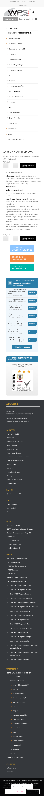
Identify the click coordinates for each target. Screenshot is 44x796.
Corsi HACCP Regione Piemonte (21, 628)
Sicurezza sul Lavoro (15, 44)
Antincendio (11, 438)
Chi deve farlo (11, 508)
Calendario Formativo (22, 347)
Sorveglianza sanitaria (14, 476)
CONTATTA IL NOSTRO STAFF (17, 268)
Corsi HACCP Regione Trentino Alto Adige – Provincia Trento (24, 653)
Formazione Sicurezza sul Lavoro (18, 457)
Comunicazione (14, 113)
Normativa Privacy (13, 525)
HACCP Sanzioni (12, 570)
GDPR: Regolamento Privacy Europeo (20, 529)
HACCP (10, 134)
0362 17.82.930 (14, 2)
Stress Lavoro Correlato (15, 480)
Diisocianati (13, 123)
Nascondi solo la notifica (15, 792)
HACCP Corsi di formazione (16, 566)
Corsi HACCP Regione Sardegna (21, 637)
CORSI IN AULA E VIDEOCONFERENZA (20, 249)
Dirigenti (12, 81)
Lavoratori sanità (15, 59)
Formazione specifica (16, 86)
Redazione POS (12, 449)
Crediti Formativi (14, 118)
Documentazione (13, 540)
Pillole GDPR (11, 537)
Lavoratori (12, 54)
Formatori (12, 102)
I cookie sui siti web (13, 548)
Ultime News (11, 768)
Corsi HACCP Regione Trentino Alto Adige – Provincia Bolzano (24, 646)
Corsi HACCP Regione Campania (21, 598)
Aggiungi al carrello (27, 166)
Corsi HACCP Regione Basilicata (20, 590)
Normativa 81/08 (13, 434)
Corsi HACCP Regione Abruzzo (20, 585)
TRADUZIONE (22, 5)
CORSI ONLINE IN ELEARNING (17, 258)
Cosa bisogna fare (13, 512)
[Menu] (37, 12)
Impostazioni (33, 792)
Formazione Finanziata (15, 139)
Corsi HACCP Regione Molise (20, 624)
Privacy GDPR (12, 129)
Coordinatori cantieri (16, 97)
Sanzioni (10, 468)
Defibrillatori (11, 483)
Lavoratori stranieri (15, 70)
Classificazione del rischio (15, 461)
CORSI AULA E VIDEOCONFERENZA (20, 33)
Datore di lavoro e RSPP (17, 49)
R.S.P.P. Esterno (12, 445)
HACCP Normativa (13, 562)
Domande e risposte (14, 544)
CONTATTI (32, 2)
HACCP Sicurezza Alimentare (17, 558)
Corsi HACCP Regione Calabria (20, 594)
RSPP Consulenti (14, 91)
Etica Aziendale (12, 504)
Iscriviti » (32, 292)
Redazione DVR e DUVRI (15, 442)
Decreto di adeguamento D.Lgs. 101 (19, 533)
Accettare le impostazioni (22, 787)
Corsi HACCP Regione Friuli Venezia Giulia (24, 607)
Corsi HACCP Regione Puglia (19, 632)
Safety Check (11, 464)
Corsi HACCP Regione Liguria (20, 611)
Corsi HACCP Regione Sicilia (19, 641)
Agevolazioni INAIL (13, 472)
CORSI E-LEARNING (14, 38)
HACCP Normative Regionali (16, 581)
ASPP (10, 107)
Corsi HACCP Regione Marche (20, 620)
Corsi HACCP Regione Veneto (20, 659)
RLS (10, 75)
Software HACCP (12, 574)
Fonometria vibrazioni (14, 453)
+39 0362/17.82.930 (20, 419)
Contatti (10, 772)
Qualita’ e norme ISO (14, 494)
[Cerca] (32, 12)
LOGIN (24, 2)
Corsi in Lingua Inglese (16, 65)
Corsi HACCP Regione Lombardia (21, 615)
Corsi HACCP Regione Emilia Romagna (23, 602)
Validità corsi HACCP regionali (17, 577)
